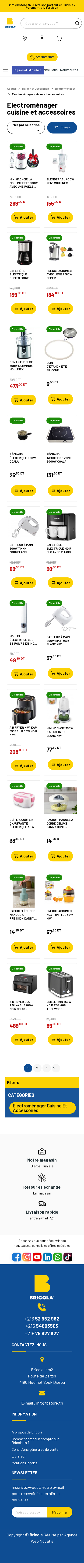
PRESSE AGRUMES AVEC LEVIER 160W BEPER (59, 274)
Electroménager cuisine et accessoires (40, 1108)
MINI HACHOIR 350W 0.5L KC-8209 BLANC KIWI (59, 732)
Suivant (54, 1068)
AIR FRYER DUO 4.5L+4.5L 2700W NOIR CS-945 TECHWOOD (21, 1005)
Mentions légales (25, 1463)
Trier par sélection (26, 128)
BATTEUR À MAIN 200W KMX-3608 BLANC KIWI (58, 640)
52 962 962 (45, 57)
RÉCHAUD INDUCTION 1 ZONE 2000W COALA (59, 458)
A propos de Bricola (27, 1432)
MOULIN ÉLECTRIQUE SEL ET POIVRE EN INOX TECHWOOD (23, 640)
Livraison (19, 1456)
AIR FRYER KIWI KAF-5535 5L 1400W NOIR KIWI (24, 731)
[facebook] (16, 1257)
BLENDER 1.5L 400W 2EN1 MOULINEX (60, 181)
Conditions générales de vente (35, 1449)
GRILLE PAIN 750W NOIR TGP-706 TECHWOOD (58, 1005)
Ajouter (26, 217)
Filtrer (65, 128)
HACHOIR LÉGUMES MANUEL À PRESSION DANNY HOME (22, 914)
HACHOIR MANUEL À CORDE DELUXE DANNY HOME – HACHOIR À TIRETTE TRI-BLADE (60, 823)
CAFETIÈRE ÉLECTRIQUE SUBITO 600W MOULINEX (19, 274)
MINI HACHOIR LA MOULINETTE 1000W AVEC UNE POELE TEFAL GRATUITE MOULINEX (24, 183)
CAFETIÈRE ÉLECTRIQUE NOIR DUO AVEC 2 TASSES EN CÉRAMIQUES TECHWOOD (60, 548)
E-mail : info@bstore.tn (42, 1402)
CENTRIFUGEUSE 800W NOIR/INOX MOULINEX (21, 365)
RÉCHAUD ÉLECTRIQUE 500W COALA (23, 458)
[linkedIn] (47, 1257)
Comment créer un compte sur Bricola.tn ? (35, 1440)
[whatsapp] (57, 1257)
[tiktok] (67, 1257)
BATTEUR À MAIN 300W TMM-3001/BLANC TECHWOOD (21, 548)
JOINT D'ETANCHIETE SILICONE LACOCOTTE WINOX (59, 366)
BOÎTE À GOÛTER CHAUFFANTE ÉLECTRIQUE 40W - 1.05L (23, 823)
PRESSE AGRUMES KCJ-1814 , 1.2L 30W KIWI (59, 914)
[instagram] (26, 1257)
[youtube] (37, 1257)
